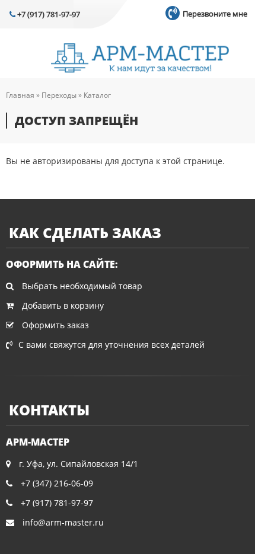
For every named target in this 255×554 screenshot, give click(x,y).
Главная (20, 95)
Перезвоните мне (214, 13)
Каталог (97, 95)
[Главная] (139, 59)
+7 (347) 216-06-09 (57, 483)
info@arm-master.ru (63, 522)
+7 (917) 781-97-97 (47, 14)
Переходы (59, 95)
